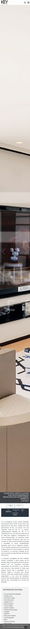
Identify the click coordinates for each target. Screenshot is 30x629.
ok (25, 627)
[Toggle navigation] (28, 2)
